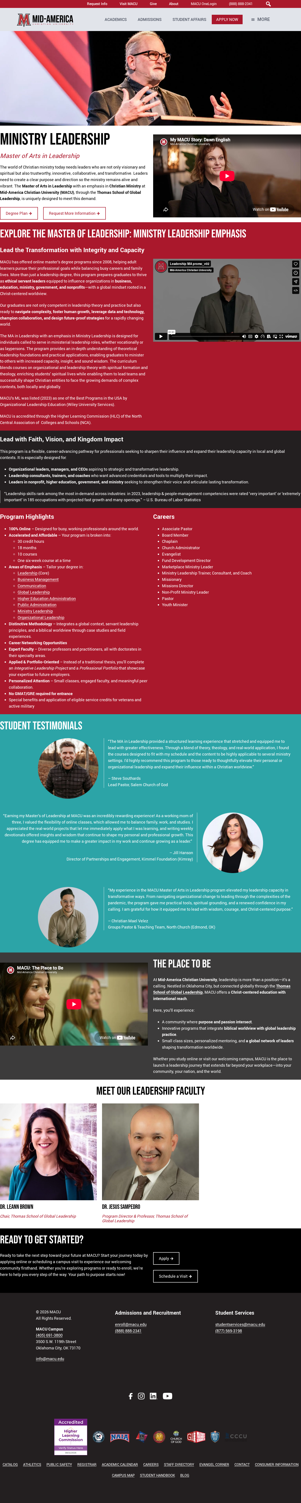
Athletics (32, 1464)
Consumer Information (277, 1464)
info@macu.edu (50, 1358)
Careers (151, 1464)
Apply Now (227, 19)
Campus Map (123, 1475)
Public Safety (59, 1464)
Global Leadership (34, 592)
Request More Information (74, 213)
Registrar (87, 1464)
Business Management (38, 579)
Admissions (150, 19)
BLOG (184, 1475)
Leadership (27, 573)
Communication (32, 585)
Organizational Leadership (41, 617)
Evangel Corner (214, 1464)
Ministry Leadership (35, 611)
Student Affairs (189, 19)
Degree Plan (19, 213)
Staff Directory (179, 1464)
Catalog (10, 1464)
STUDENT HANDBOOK (157, 1475)
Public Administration (37, 604)
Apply (166, 1258)
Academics (116, 19)
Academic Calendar (120, 1464)
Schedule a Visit (175, 1276)
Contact (242, 1464)
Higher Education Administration (47, 598)
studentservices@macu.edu (240, 1324)
